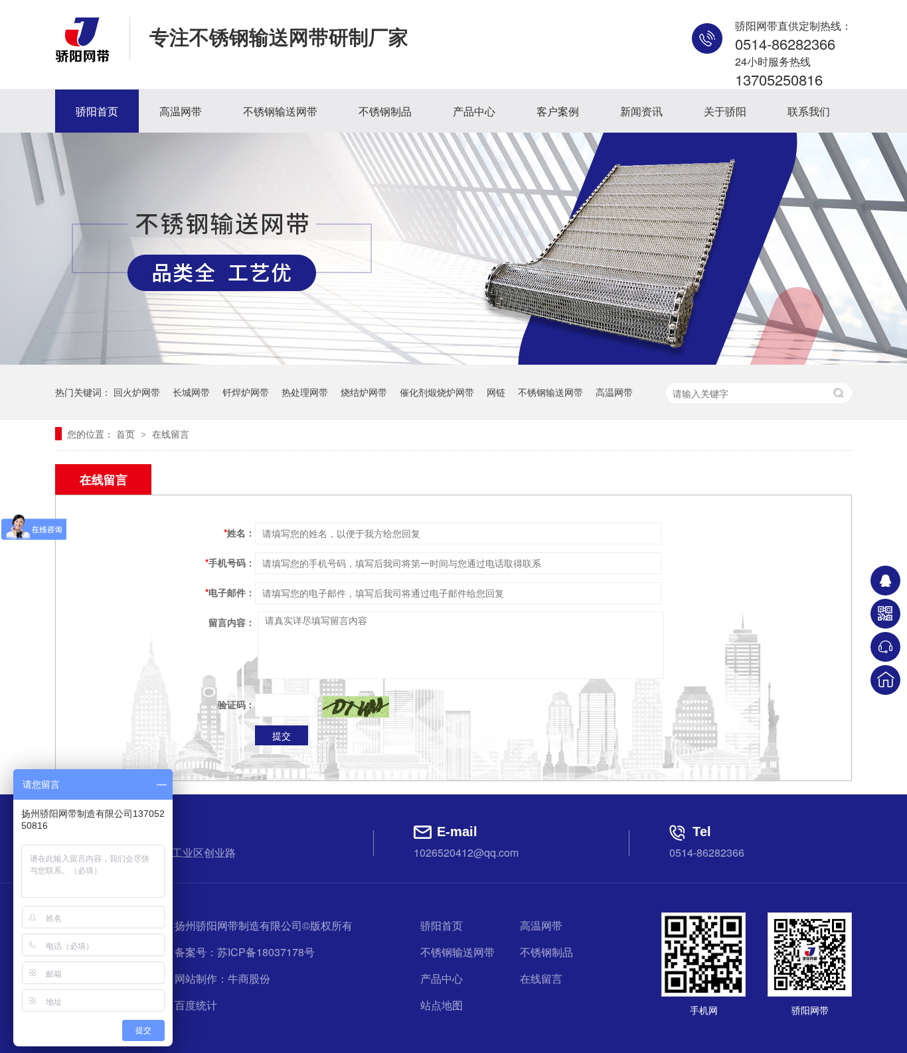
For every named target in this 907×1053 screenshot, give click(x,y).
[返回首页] (885, 680)
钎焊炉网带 (245, 392)
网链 (496, 392)
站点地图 (441, 1005)
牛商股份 (249, 978)
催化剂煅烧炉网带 (437, 392)
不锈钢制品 (385, 111)
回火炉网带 (137, 392)
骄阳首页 (97, 111)
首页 (126, 433)
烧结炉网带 (364, 392)
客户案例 (557, 111)
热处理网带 (305, 392)
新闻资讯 (641, 111)
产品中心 (474, 111)
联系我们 (808, 111)
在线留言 (170, 433)
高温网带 (180, 111)
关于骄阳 (725, 111)
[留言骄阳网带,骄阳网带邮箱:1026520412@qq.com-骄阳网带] (82, 58)
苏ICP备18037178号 (266, 952)
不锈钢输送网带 (280, 111)
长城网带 (191, 392)
